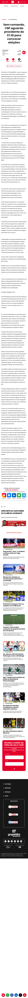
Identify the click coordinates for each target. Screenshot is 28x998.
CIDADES (22, 6)
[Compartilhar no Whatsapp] (7, 995)
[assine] (24, 995)
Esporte (4, 19)
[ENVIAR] (14, 768)
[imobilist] (3, 995)
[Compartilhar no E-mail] (21, 841)
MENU (6, 2)
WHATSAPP (6, 6)
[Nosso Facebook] (9, 841)
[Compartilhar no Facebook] (12, 995)
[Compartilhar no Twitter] (20, 995)
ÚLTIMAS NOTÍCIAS (14, 6)
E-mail (6, 760)
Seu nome (7, 754)
